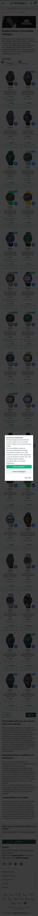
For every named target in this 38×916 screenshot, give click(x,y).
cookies (14, 442)
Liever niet (28, 478)
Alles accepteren (19, 467)
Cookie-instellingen (19, 472)
